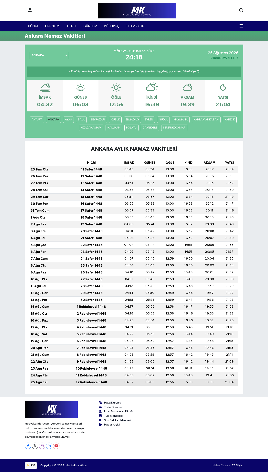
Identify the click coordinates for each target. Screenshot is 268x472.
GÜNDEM (90, 26)
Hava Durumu (112, 402)
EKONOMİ (52, 26)
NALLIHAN (114, 127)
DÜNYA (33, 26)
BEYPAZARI (98, 119)
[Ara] (241, 10)
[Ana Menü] (241, 26)
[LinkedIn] (49, 446)
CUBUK (115, 119)
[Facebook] (28, 446)
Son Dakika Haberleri (117, 420)
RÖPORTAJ (111, 26)
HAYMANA (181, 119)
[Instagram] (42, 446)
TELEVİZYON (135, 26)
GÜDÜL (163, 119)
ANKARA (53, 119)
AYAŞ (68, 119)
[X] (35, 446)
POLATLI (131, 127)
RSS (32, 465)
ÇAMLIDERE (150, 127)
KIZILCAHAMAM (91, 127)
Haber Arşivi (112, 424)
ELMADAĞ (132, 119)
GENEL (72, 26)
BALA (81, 119)
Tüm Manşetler (113, 415)
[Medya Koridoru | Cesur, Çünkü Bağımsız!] (137, 11)
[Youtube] (56, 446)
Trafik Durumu (113, 407)
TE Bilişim (237, 465)
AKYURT (37, 119)
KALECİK (230, 119)
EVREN (149, 119)
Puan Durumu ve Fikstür (119, 411)
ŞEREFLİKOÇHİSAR (174, 127)
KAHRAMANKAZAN (206, 119)
